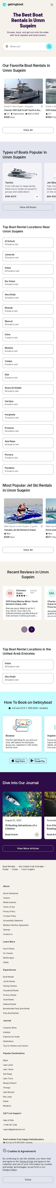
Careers (6, 898)
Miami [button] (5, 1060)
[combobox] (23, 46)
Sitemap (6, 930)
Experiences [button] (9, 969)
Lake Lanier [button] (8, 1065)
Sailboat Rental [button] (9, 1004)
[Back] (24, 629)
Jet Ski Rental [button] (9, 981)
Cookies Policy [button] (9, 916)
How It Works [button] (8, 949)
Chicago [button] (6, 1087)
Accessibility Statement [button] (13, 920)
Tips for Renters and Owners (15, 1046)
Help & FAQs (8, 1120)
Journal (7, 1020)
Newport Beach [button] (10, 1083)
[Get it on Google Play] (38, 761)
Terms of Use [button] (26, 1161)
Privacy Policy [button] (10, 1169)
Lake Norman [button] (8, 1092)
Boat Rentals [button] (8, 977)
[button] (23, 91)
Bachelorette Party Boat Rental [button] (16, 1008)
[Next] (32, 629)
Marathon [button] (7, 1106)
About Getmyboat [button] (10, 893)
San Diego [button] (7, 1074)
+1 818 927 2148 (10, 1125)
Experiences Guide (11, 1037)
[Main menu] (51, 4)
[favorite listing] (42, 106)
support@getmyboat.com (14, 1129)
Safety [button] (6, 962)
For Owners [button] (8, 953)
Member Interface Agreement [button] (16, 925)
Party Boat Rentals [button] (11, 1013)
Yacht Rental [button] (8, 999)
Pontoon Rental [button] (9, 995)
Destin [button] (5, 1101)
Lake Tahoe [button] (8, 1069)
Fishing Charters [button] (10, 986)
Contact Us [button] (8, 934)
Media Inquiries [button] (9, 902)
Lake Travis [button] (8, 1078)
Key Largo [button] (7, 1097)
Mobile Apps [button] (8, 958)
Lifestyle (6, 1032)
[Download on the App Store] (18, 761)
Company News (10, 1028)
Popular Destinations (14, 1053)
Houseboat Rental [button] (10, 990)
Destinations (8, 1041)
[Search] (49, 46)
